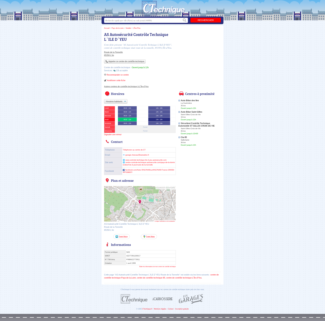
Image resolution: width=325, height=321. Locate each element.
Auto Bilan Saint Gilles (191, 112)
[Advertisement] (199, 49)
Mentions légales (160, 309)
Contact (171, 309)
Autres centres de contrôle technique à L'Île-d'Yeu (126, 86)
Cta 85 (184, 137)
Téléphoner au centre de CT (134, 150)
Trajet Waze (123, 236)
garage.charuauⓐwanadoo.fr (137, 155)
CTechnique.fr (147, 309)
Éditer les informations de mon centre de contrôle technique (157, 266)
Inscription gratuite (182, 309)
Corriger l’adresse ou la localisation (165, 221)
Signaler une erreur (112, 134)
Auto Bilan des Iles (190, 100)
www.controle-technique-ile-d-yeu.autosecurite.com (146, 160)
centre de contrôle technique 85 (151, 278)
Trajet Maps (150, 236)
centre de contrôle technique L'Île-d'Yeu (184, 278)
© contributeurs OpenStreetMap (165, 187)
